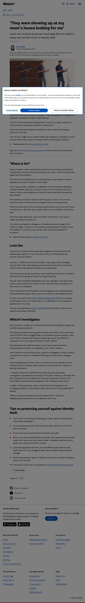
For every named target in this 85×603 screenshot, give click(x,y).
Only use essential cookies (64, 110)
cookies (17, 95)
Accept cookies (34, 110)
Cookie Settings (12, 110)
